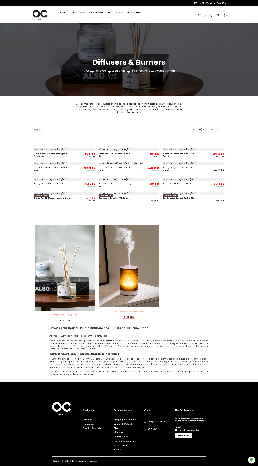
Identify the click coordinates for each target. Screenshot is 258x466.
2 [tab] (64, 148)
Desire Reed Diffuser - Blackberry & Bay (116, 185)
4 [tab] (132, 178)
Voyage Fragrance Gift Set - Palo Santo (179, 169)
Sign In (205, 15)
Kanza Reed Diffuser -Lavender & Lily (52, 198)
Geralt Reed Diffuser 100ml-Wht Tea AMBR (51, 169)
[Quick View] (129, 163)
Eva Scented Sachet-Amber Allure (180, 198)
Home (86, 71)
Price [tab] (37, 130)
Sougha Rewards (92, 428)
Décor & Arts (118, 71)
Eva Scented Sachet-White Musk (115, 198)
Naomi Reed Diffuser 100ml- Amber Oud (116, 169)
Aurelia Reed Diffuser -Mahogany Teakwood (50, 154)
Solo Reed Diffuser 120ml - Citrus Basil (114, 154)
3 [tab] (66, 148)
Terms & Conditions (124, 441)
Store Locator (121, 445)
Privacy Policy (121, 437)
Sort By (214, 129)
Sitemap (118, 450)
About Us (118, 432)
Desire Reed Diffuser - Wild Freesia (180, 184)
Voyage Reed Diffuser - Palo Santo (51, 184)
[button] (224, 16)
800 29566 (153, 429)
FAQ (116, 428)
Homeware (100, 71)
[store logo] (40, 15)
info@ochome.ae (156, 421)
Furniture (87, 420)
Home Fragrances (140, 71)
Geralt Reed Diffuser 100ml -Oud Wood (179, 154)
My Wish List (211, 15)
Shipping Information (125, 420)
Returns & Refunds (123, 424)
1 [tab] (62, 148)
